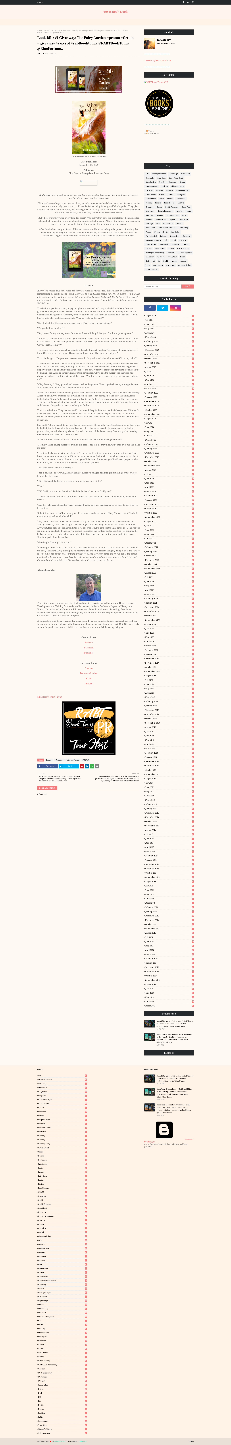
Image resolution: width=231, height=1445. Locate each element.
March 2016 (169, 851)
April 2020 (169, 641)
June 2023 (169, 479)
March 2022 (169, 543)
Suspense (175, 244)
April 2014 (169, 950)
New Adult (184, 219)
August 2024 (169, 419)
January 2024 (169, 449)
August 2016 (169, 830)
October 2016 (169, 821)
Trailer (171, 249)
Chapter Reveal (151, 186)
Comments (153, 133)
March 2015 (169, 903)
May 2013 (169, 997)
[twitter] (188, 2)
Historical (149, 211)
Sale (166, 240)
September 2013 (169, 980)
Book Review (151, 182)
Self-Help (182, 240)
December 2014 (169, 916)
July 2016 (169, 834)
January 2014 (169, 963)
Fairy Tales (180, 199)
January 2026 (169, 346)
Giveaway (59, 760)
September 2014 (169, 929)
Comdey (159, 190)
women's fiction (184, 265)
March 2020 (169, 646)
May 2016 (169, 843)
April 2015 (169, 899)
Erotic (161, 199)
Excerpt (49, 760)
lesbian (183, 261)
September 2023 (169, 466)
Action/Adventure (159, 174)
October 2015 (169, 873)
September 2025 (169, 363)
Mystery (173, 219)
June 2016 (169, 839)
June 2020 (169, 633)
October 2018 (169, 719)
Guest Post (186, 207)
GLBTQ (181, 203)
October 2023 (169, 461)
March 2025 (169, 389)
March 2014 (169, 954)
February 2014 (169, 959)
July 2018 (169, 731)
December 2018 (169, 710)
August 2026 (169, 316)
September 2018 (169, 723)
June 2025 (169, 376)
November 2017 (169, 766)
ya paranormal (151, 269)
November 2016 (169, 817)
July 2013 (169, 989)
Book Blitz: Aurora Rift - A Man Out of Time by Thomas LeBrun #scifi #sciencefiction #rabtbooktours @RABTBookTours (175, 1023)
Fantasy (149, 203)
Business (172, 182)
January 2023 (169, 500)
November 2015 (169, 869)
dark (147, 261)
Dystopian (181, 195)
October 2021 (169, 564)
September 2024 (169, 414)
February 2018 (169, 753)
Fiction (158, 203)
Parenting (184, 228)
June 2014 (169, 941)
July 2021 (169, 577)
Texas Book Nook (115, 11)
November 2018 (169, 714)
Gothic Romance (171, 207)
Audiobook (185, 174)
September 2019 (169, 671)
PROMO (47, 30)
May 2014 (169, 946)
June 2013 (169, 993)
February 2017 (169, 804)
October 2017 (169, 770)
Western (171, 253)
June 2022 (169, 530)
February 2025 (169, 393)
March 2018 (169, 749)
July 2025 (169, 371)
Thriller (149, 249)
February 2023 (169, 496)
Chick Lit (164, 186)
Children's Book (177, 186)
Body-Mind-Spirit (176, 178)
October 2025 (169, 358)
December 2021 (169, 556)
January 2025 (169, 397)
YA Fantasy (150, 257)
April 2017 (169, 796)
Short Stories (151, 244)
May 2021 (169, 586)
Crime (161, 195)
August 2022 (169, 521)
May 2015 (169, 894)
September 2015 (169, 877)
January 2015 (169, 911)
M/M (184, 215)
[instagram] (192, 2)
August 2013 (169, 984)
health (165, 261)
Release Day (174, 236)
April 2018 (169, 744)
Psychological (151, 236)
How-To (179, 211)
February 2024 (169, 444)
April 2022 (169, 539)
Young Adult (172, 257)
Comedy (169, 190)
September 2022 (169, 517)
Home (40, 2)
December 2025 (169, 350)
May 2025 (169, 380)
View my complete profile (166, 43)
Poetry (148, 232)
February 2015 (169, 907)
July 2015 (169, 886)
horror (174, 261)
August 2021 (169, 573)
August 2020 (169, 624)
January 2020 (169, 654)
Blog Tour (161, 178)
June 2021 (169, 581)
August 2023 (169, 470)
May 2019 (169, 689)
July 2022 (169, 526)
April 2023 (169, 487)
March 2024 (169, 440)
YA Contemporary (185, 253)
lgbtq (148, 265)
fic (159, 261)
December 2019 (169, 659)
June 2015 (169, 890)
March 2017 (169, 800)
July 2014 (169, 937)
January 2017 (169, 809)
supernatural (158, 265)
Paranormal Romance (167, 228)
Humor (189, 211)
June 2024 (169, 427)
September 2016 (169, 826)
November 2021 (169, 560)
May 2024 (169, 431)
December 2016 (169, 813)
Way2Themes (59, 1441)
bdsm (182, 257)
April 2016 (169, 847)
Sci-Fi (173, 240)
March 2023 (169, 491)
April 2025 (169, 384)
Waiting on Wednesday (155, 253)
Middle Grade (160, 219)
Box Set (162, 182)
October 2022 (169, 513)
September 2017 (169, 774)
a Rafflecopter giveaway (49, 697)
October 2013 (169, 976)
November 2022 (169, 509)
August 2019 (169, 676)
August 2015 (169, 881)
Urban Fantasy (183, 249)
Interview (149, 215)
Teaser (185, 244)
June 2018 (169, 736)
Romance (186, 236)
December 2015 (169, 864)
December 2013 (169, 967)
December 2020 (169, 607)
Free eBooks (169, 203)
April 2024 (169, 436)
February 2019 (169, 701)
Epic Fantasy (151, 199)
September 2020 (169, 620)
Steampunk (163, 244)
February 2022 (169, 547)
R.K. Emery (42, 54)
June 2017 (169, 787)
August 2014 (169, 933)
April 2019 (169, 693)
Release (163, 236)
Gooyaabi (82, 1441)
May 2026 (169, 328)
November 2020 (169, 611)
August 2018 (169, 727)
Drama (170, 195)
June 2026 (169, 324)
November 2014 (169, 920)
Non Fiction (168, 224)
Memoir (149, 219)
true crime (170, 265)
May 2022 (169, 534)
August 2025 (169, 367)
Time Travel (160, 249)
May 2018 (169, 740)
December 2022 (169, 504)
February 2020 (169, 650)
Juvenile (160, 215)
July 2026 (169, 320)
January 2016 (169, 860)
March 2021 (169, 594)
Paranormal (150, 228)
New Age (149, 224)
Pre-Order (175, 232)
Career (182, 182)
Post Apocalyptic (161, 232)
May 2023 (169, 483)
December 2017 (169, 761)
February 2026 (169, 341)
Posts (150, 131)
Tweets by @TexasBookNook (157, 60)
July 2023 (169, 474)
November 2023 (169, 457)
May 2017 (169, 791)
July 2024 (169, 423)
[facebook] (183, 2)
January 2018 (169, 757)
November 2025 (169, 354)
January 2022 (169, 551)
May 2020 (169, 637)
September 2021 (169, 569)
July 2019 (169, 680)
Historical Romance (165, 211)
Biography (150, 178)
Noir (158, 224)
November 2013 (169, 971)
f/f (154, 261)
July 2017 (169, 783)
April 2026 (169, 333)
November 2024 (169, 406)
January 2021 (169, 603)
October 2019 (169, 667)
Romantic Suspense (153, 240)
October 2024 (169, 410)
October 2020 (169, 616)
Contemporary (182, 190)
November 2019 (169, 663)
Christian (149, 190)
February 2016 (169, 856)
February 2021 (169, 599)
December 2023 (169, 453)
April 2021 (169, 590)
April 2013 (169, 1001)
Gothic (159, 207)
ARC (147, 174)
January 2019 (169, 706)
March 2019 (169, 697)
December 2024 (169, 401)
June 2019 (169, 684)
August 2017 (169, 779)
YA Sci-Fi (160, 257)
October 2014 (169, 924)
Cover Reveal (151, 195)
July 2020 (169, 629)
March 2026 (169, 337)
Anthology (173, 174)
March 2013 (169, 1006)
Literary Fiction (73, 760)
